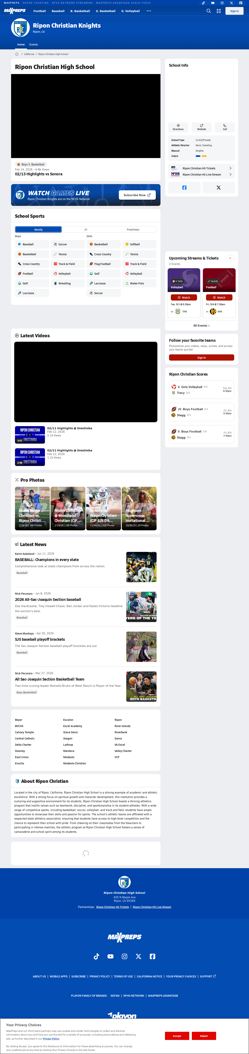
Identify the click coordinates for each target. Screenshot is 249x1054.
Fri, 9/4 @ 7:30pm (215, 304)
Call (225, 129)
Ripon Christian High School (53, 54)
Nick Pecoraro (23, 593)
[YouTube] (213, 3)
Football (39, 11)
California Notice (149, 976)
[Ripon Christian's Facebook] (184, 187)
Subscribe (78, 976)
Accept (177, 1036)
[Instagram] (222, 3)
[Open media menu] (219, 11)
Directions (178, 129)
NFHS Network (133, 995)
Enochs (19, 763)
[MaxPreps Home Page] (16, 54)
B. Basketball (80, 11)
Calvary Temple (24, 732)
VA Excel (120, 744)
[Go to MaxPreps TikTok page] (96, 956)
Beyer (18, 720)
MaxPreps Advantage (163, 995)
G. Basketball (106, 11)
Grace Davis (70, 732)
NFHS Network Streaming (72, 2)
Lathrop (68, 744)
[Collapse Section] (230, 258)
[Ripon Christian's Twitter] (219, 187)
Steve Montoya (24, 633)
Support (206, 976)
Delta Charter (23, 744)
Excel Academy (72, 726)
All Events (200, 325)
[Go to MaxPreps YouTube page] (110, 956)
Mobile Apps (59, 976)
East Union (22, 757)
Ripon (118, 720)
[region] (124, 1036)
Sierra (118, 738)
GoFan (114, 995)
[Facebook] (241, 3)
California (29, 54)
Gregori (67, 738)
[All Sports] (149, 11)
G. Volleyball (130, 11)
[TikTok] (203, 3)
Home (21, 44)
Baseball (58, 11)
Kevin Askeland (24, 553)
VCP (117, 757)
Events (33, 44)
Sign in (234, 11)
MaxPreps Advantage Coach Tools (123, 2)
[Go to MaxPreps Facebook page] (152, 956)
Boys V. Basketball (33, 164)
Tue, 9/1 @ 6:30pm (181, 304)
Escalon (68, 720)
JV (85, 229)
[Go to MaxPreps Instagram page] (124, 956)
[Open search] (209, 11)
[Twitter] (231, 3)
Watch (186, 297)
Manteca (68, 751)
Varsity (38, 229)
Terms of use (123, 976)
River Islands (123, 726)
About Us (39, 976)
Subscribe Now (135, 195)
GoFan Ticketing (36, 2)
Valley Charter (123, 751)
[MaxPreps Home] (15, 11)
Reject (204, 1036)
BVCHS (19, 726)
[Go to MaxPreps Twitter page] (138, 956)
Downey (20, 751)
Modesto (68, 757)
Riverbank (121, 732)
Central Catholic (25, 738)
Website (201, 129)
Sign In (201, 357)
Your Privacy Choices (181, 976)
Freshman (133, 229)
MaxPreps (12, 2)
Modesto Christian (74, 763)
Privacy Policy (100, 976)
